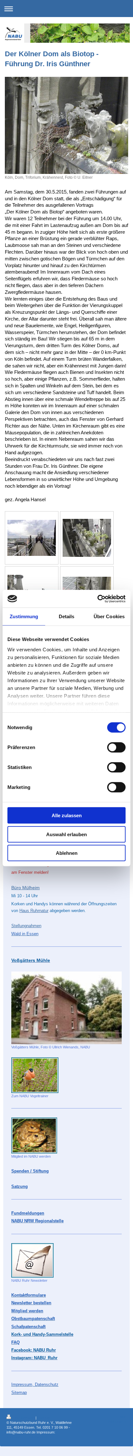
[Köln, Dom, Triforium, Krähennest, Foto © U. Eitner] (66, 125)
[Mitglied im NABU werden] (34, 1135)
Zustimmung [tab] (24, 616)
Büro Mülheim (25, 887)
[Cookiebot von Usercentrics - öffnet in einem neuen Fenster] (97, 598)
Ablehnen (66, 853)
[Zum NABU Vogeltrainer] (34, 1075)
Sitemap (43, 1418)
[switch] (116, 747)
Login (122, 1417)
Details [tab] (67, 616)
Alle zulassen (67, 815)
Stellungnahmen (26, 925)
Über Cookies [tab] (109, 616)
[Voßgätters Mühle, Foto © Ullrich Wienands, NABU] (66, 1008)
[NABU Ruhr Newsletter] (32, 1260)
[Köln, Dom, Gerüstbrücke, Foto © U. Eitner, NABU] (31, 538)
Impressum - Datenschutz (26, 1437)
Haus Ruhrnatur (33, 910)
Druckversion (24, 1418)
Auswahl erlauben (66, 834)
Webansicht (117, 1422)
